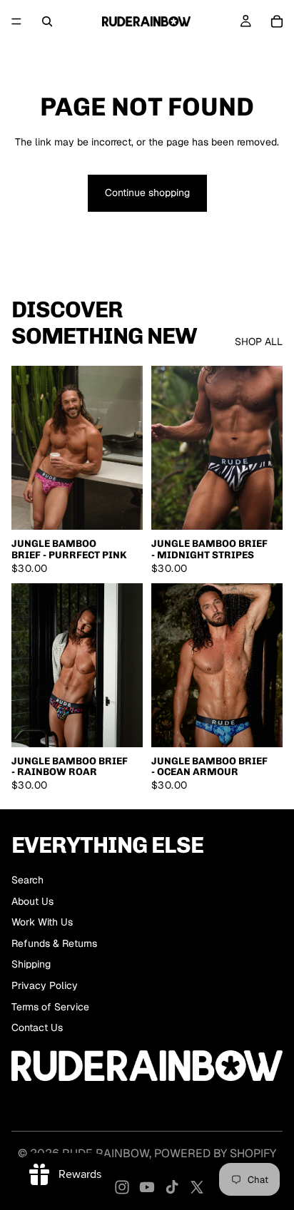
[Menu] (16, 21)
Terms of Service (50, 1006)
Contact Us (37, 1027)
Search (27, 879)
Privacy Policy (44, 985)
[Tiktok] (172, 1187)
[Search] (47, 21)
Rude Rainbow (105, 1153)
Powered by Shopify (215, 1153)
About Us (32, 901)
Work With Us (42, 922)
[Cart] (277, 21)
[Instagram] (122, 1187)
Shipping (31, 964)
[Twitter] (197, 1187)
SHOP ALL (259, 341)
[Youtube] (147, 1187)
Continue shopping (147, 192)
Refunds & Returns (54, 943)
